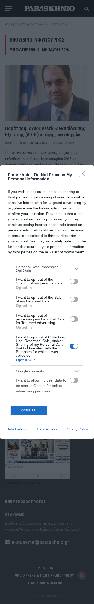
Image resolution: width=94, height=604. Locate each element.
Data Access (47, 429)
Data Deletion (17, 429)
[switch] (74, 281)
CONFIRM (29, 410)
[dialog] (47, 302)
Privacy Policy (76, 429)
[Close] (84, 175)
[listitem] (47, 268)
